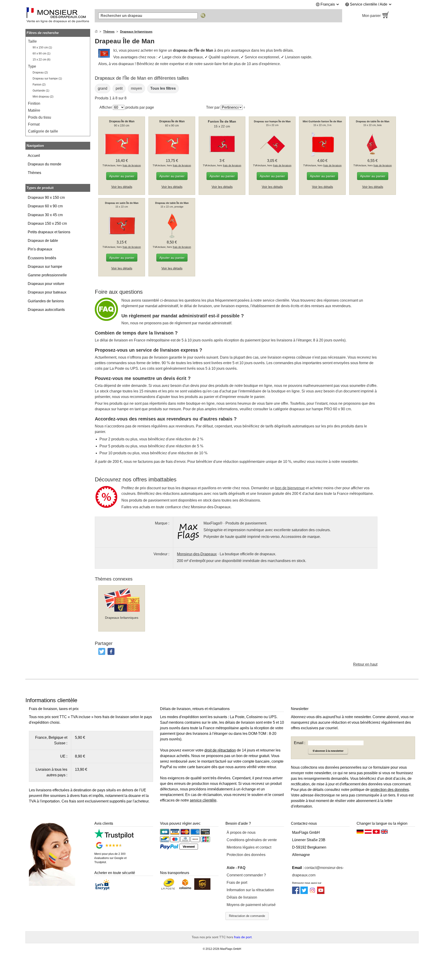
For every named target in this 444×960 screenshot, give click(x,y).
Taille (32, 41)
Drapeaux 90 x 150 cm (46, 197)
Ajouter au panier (121, 176)
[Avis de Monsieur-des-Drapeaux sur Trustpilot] (113, 838)
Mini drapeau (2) (43, 96)
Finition (34, 103)
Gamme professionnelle (47, 275)
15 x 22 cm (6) (41, 59)
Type (32, 66)
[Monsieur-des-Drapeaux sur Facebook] (295, 893)
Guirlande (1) (41, 90)
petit (119, 88)
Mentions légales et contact (249, 847)
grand (102, 88)
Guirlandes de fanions (46, 301)
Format (34, 124)
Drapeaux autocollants (46, 310)
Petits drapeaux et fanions (49, 232)
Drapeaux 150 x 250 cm (47, 223)
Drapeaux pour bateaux (47, 292)
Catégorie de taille (43, 131)
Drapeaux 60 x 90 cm (45, 206)
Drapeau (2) (40, 72)
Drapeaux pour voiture (46, 284)
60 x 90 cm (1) (41, 53)
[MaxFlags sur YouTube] (320, 893)
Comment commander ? (246, 875)
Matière (34, 110)
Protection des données (246, 855)
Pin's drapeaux (40, 249)
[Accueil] (96, 31)
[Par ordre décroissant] (244, 107)
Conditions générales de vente (252, 840)
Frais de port (237, 882)
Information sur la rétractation (250, 890)
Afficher (105, 107)
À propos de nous (241, 832)
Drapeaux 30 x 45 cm (45, 215)
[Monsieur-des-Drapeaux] (57, 15)
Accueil (34, 156)
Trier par (213, 107)
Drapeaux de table (43, 241)
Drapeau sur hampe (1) (47, 78)
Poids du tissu (39, 117)
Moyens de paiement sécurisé (251, 905)
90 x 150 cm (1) (42, 47)
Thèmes (34, 173)
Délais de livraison (242, 897)
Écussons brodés (42, 258)
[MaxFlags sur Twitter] (304, 893)
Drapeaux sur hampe (45, 266)
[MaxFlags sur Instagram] (312, 893)
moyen (136, 88)
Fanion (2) (39, 84)
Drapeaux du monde (44, 164)
